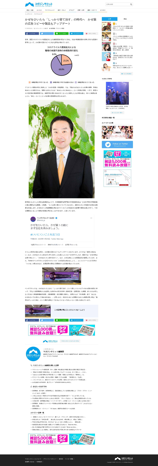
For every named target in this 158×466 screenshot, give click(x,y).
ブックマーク (77, 33)
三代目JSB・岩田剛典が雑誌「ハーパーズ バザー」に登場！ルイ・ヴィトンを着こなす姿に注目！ (61, 401)
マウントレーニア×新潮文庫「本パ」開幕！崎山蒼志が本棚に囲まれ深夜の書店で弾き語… (59, 369)
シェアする (32, 33)
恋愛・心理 (81, 10)
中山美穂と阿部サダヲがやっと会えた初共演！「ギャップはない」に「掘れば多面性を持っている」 (62, 398)
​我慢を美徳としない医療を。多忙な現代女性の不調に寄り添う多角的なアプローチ (56, 429)
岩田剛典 (53, 28)
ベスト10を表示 (127, 73)
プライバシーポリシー (50, 459)
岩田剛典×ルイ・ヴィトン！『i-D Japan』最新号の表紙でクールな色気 (53, 408)
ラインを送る (62, 33)
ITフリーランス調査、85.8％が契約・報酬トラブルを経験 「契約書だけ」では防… (57, 377)
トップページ (28, 14)
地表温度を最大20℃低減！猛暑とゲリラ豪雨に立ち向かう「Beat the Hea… (55, 424)
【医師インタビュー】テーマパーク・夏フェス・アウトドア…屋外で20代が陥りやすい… (59, 417)
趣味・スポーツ (92, 10)
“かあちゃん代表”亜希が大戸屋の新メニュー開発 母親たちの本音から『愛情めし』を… (58, 374)
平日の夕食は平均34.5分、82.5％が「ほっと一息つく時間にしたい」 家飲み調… (57, 422)
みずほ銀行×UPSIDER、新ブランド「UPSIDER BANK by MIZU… (52, 382)
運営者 (61, 459)
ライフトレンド (50, 10)
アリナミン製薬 (60, 28)
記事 (109, 19)
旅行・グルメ (62, 10)
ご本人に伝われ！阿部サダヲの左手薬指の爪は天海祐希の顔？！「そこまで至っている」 (58, 396)
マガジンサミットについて (33, 459)
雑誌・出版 (30, 10)
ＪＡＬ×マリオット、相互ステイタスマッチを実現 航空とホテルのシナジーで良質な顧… (59, 379)
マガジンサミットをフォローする (70, 341)
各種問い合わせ (29, 461)
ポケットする (92, 33)
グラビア (71, 10)
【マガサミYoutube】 (52, 356)
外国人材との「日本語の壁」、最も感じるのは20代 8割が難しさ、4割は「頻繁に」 (57, 419)
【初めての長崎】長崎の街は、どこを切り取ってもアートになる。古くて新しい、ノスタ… (59, 372)
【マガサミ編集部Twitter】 (71, 354)
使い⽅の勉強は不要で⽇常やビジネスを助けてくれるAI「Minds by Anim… (54, 427)
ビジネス (102, 10)
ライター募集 (69, 459)
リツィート (47, 33)
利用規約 (39, 461)
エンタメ (39, 10)
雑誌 (125, 19)
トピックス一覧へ (118, 112)
